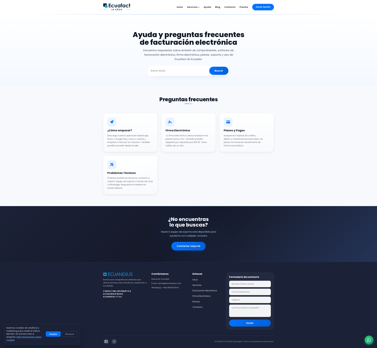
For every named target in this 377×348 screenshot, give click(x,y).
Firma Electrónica (201, 296)
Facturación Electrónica (204, 290)
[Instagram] (114, 341)
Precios (244, 7)
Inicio (180, 7)
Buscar (219, 70)
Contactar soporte (188, 246)
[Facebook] (106, 341)
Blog (217, 7)
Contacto (229, 7)
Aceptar (53, 334)
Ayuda (207, 7)
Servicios (192, 7)
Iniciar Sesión (263, 6)
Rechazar (69, 334)
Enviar (249, 323)
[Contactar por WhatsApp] (369, 340)
